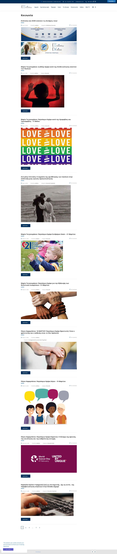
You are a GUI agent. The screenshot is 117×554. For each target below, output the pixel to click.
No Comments (74, 25)
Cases (59, 7)
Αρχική (36, 7)
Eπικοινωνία (74, 7)
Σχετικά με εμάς (44, 7)
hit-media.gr (38, 551)
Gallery (82, 7)
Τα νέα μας (66, 7)
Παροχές (53, 7)
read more (25, 58)
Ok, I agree (8, 549)
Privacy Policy (20, 549)
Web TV (88, 7)
